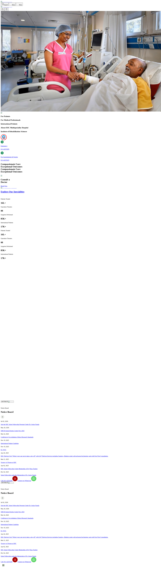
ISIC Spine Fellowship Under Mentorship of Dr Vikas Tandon (19, 469)
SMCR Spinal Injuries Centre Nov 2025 (12, 431)
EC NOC (3, 450)
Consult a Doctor (6, 386)
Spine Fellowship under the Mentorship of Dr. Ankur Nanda (18, 475)
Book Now (4, 186)
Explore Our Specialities (18, 386)
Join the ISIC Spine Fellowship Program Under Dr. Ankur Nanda (20, 424)
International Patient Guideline (10, 443)
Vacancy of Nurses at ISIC (8, 462)
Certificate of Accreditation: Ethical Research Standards (17, 437)
